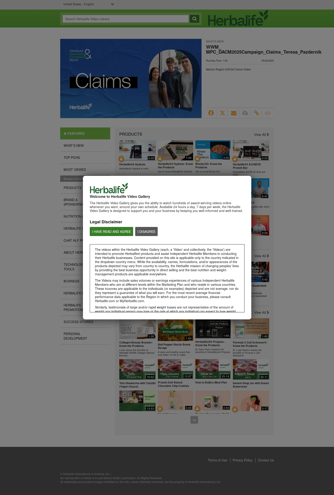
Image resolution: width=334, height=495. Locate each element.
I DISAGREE (146, 231)
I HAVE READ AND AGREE (111, 231)
